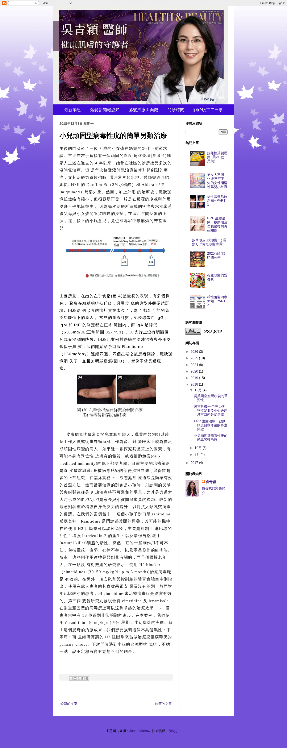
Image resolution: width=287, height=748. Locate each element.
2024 (195, 365)
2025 (195, 358)
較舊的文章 (163, 704)
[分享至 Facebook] (83, 678)
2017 (195, 463)
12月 (199, 390)
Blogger (174, 731)
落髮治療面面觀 (143, 109)
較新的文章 (69, 704)
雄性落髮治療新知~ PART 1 (217, 200)
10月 (199, 448)
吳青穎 (211, 482)
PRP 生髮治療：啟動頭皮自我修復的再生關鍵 (210, 425)
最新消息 (72, 109)
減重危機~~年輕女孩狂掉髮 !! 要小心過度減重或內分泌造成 (210, 410)
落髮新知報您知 (105, 109)
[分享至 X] (79, 678)
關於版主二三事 (208, 109)
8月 (198, 454)
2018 (195, 384)
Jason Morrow (139, 731)
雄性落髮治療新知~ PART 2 (217, 301)
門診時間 (175, 109)
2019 (195, 378)
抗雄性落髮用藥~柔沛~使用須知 (217, 157)
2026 (195, 351)
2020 (195, 371)
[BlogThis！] (75, 678)
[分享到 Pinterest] (87, 678)
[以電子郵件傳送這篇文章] (71, 678)
